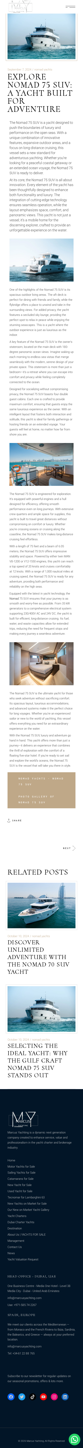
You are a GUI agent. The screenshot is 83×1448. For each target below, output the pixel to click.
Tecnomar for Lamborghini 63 (26, 1197)
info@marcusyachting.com (25, 1298)
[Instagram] (54, 1396)
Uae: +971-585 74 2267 (22, 1305)
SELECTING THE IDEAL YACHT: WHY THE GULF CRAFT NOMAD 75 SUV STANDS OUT (38, 1060)
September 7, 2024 (19, 69)
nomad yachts (43, 69)
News (11, 1253)
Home (11, 1160)
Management (16, 1241)
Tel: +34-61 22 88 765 (21, 1353)
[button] (74, 1439)
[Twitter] (21, 1396)
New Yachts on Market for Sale (27, 1203)
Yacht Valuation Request (23, 1259)
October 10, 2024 (18, 936)
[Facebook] (11, 1396)
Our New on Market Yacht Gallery (28, 1210)
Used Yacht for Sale (20, 1191)
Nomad (14, 598)
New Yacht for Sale (20, 1185)
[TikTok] (32, 1396)
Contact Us (15, 1247)
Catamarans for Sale (21, 1179)
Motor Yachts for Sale (21, 1166)
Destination (15, 1228)
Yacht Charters (17, 1216)
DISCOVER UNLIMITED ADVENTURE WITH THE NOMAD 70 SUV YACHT (39, 957)
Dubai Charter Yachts (21, 1222)
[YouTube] (43, 1396)
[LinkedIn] (65, 1396)
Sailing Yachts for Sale (22, 1172)
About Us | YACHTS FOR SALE (27, 1234)
